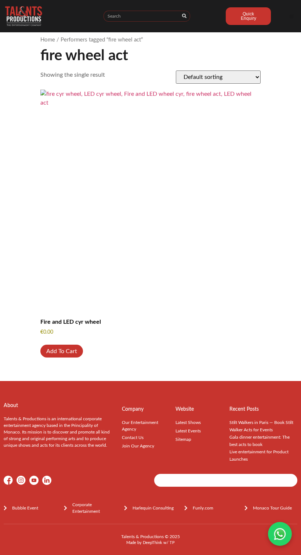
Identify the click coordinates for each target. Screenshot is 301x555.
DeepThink (152, 543)
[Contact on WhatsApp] (280, 534)
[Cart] (208, 17)
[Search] (184, 16)
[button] (292, 16)
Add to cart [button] (61, 351)
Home (47, 40)
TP (172, 543)
